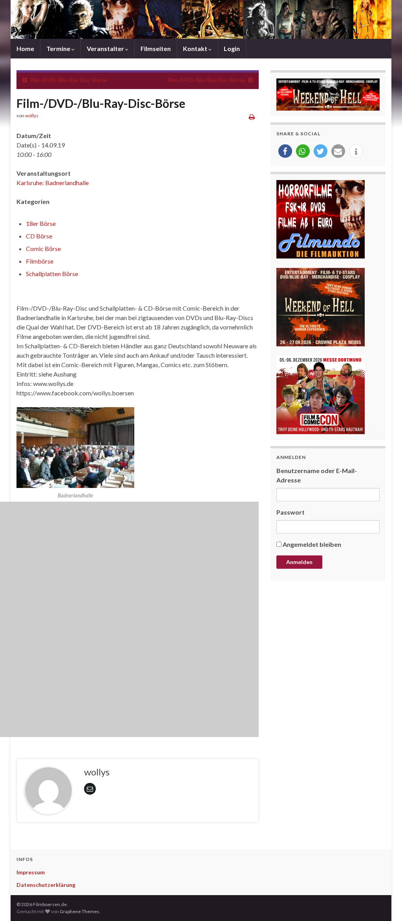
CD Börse (39, 236)
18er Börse (41, 223)
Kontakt (195, 48)
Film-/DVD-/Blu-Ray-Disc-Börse (68, 79)
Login (232, 48)
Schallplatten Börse (52, 273)
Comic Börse (43, 248)
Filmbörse (39, 261)
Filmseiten (156, 48)
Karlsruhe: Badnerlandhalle (52, 182)
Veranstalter (106, 48)
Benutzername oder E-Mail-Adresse (316, 475)
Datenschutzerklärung (45, 884)
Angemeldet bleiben (312, 544)
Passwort (290, 512)
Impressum (30, 872)
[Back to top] (384, 903)
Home (25, 48)
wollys (31, 115)
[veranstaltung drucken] (252, 116)
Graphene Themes (79, 911)
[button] (285, 151)
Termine (58, 48)
